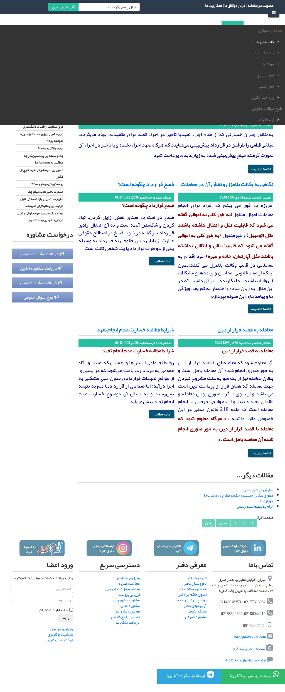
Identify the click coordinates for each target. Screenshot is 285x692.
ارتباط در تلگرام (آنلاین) (186, 675)
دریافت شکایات (128, 622)
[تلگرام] (176, 548)
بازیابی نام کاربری (60, 634)
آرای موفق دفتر (195, 605)
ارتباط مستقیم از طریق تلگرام (244, 660)
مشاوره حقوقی (196, 617)
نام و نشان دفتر (195, 583)
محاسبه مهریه (129, 583)
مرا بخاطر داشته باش (53, 609)
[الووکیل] (42, 548)
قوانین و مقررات (128, 611)
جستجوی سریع (62, 7)
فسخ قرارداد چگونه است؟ (146, 184)
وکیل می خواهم (128, 578)
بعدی (223, 523)
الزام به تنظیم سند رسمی (255, 506)
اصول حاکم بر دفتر (192, 594)
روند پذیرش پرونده (192, 600)
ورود (65, 618)
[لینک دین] (243, 548)
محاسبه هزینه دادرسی (122, 589)
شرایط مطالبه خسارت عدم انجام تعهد (135, 329)
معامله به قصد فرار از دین (245, 329)
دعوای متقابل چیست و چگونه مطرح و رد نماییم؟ (238, 495)
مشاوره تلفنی (130, 605)
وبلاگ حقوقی (197, 611)
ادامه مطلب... (261, 169)
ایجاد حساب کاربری (59, 640)
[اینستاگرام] (109, 548)
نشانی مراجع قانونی (125, 617)
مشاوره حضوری (128, 600)
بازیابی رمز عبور (61, 629)
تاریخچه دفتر (197, 578)
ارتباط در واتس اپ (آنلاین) (250, 675)
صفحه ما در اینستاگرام (248, 649)
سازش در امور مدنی (258, 489)
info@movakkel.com (250, 637)
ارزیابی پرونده (129, 594)
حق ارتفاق (266, 501)
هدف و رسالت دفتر (192, 589)
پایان (208, 523)
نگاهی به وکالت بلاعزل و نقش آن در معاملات (227, 184)
